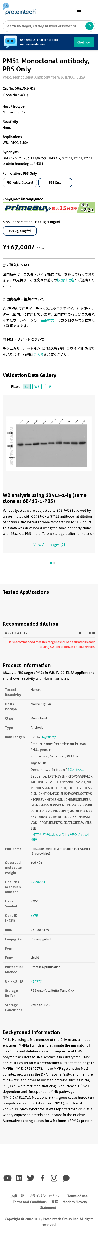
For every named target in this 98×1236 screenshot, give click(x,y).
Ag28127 (49, 737)
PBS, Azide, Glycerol (20, 182)
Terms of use (77, 1196)
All (26, 386)
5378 (34, 915)
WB (36, 386)
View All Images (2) (49, 545)
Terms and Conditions (30, 1202)
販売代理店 (65, 280)
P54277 (36, 981)
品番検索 (47, 320)
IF (49, 386)
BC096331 (75, 770)
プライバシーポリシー (46, 1196)
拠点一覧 (17, 1196)
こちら (38, 355)
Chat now (84, 42)
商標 (54, 1202)
